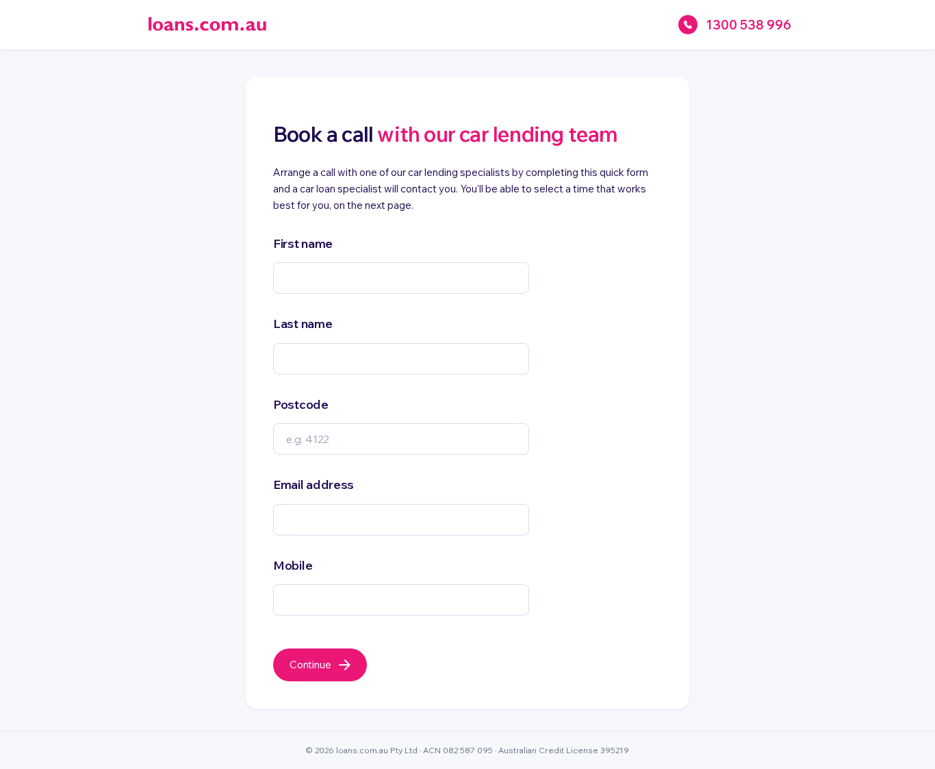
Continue (310, 664)
